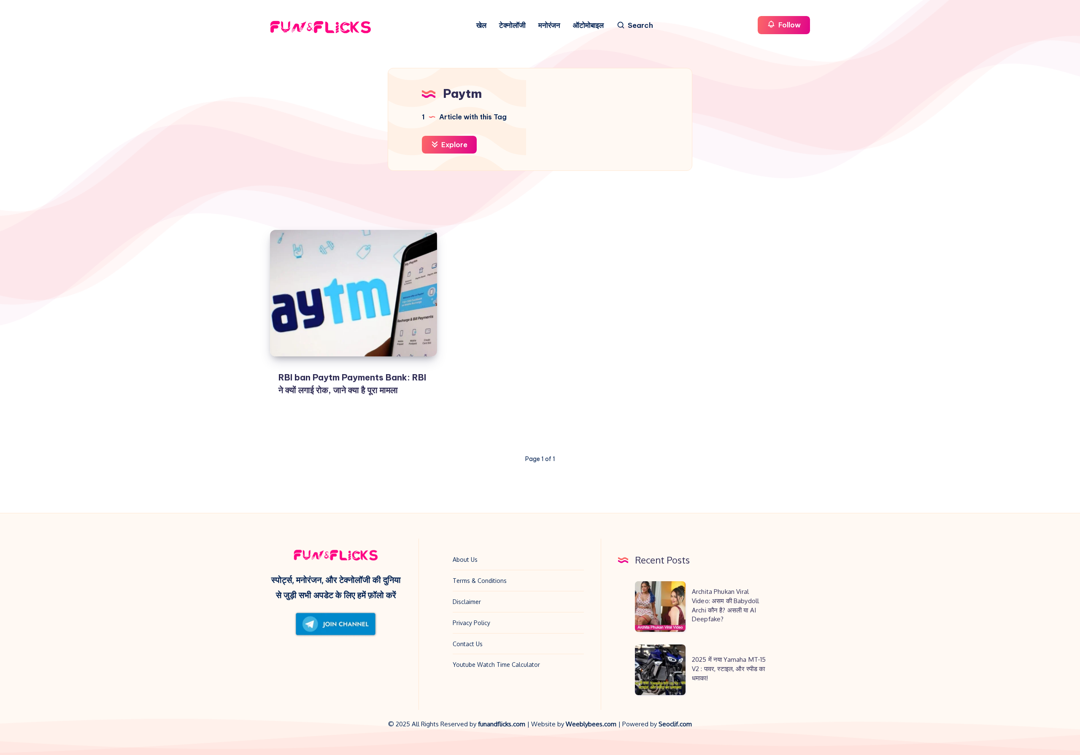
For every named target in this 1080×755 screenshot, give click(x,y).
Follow (789, 25)
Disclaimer (467, 601)
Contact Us (468, 643)
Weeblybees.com (591, 724)
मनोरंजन (549, 25)
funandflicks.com (502, 724)
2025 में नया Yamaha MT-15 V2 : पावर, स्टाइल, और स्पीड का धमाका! (729, 668)
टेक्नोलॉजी (512, 25)
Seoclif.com (675, 724)
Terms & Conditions (480, 580)
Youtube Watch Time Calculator (496, 664)
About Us (465, 559)
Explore (453, 144)
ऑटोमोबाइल (588, 25)
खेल (481, 25)
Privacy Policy (471, 622)
